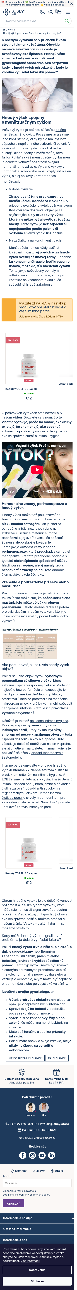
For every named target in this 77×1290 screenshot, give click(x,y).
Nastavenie (37, 1270)
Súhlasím (37, 1281)
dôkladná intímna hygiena (49, 721)
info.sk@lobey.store (54, 1124)
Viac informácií (30, 1261)
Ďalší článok (57, 1058)
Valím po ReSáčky (54, 4)
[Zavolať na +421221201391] (42, 12)
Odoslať (13, 1203)
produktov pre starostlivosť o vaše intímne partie (42, 309)
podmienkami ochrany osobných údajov (26, 1194)
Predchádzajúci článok (25, 1058)
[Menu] (68, 12)
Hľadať (67, 21)
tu (54, 1137)
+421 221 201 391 (21, 1124)
